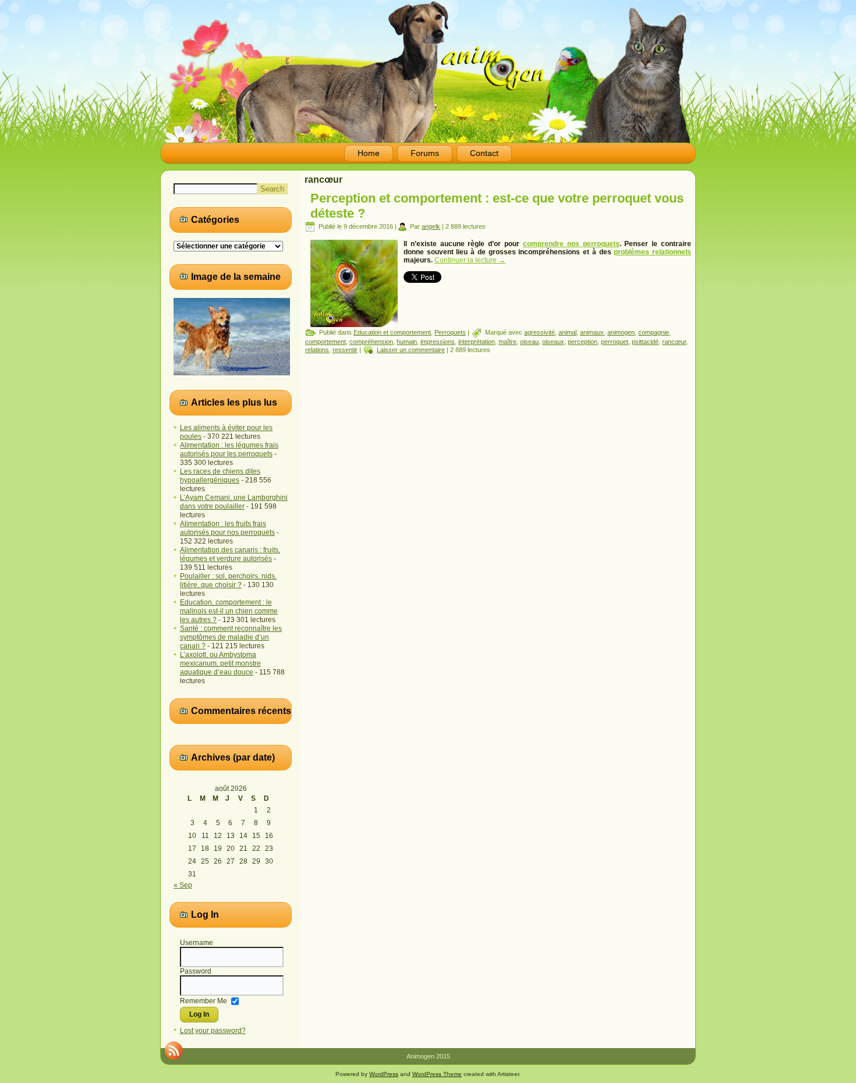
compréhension (371, 341)
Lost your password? (213, 1031)
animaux (592, 332)
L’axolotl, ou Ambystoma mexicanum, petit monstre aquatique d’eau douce (220, 663)
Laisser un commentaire (411, 349)
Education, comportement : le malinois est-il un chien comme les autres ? (229, 611)
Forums (425, 153)
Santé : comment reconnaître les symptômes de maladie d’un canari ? (231, 637)
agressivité (539, 332)
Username (196, 943)
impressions (437, 341)
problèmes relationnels (652, 252)
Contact (484, 153)
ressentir (345, 349)
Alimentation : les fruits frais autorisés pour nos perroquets (227, 528)
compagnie (653, 332)
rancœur (674, 341)
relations (317, 349)
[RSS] (173, 1050)
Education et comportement (392, 332)
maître (507, 341)
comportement (325, 341)
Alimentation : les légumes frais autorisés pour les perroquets (229, 449)
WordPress (383, 1074)
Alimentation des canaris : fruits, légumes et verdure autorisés (230, 554)
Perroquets (450, 332)
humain (407, 341)
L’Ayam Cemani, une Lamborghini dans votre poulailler (234, 501)
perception (582, 341)
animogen (621, 332)
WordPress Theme (437, 1074)
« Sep (183, 885)
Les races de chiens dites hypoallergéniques (220, 475)
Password (195, 971)
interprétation (476, 341)
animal (567, 332)
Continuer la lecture (469, 260)
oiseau (529, 341)
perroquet (614, 341)
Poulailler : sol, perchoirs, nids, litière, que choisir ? (228, 580)
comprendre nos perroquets (571, 244)
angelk (431, 226)
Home (369, 153)
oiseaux (553, 341)
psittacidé (645, 341)
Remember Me (203, 1000)
